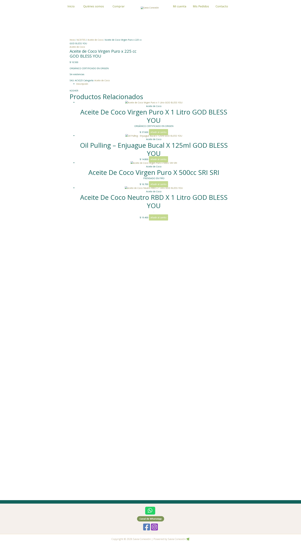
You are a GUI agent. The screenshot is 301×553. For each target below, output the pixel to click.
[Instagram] (154, 527)
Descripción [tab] (82, 83)
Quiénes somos (93, 6)
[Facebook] (146, 527)
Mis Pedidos (201, 6)
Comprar (119, 6)
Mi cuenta (179, 6)
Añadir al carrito (158, 132)
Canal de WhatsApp (151, 518)
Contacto (222, 6)
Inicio (71, 6)
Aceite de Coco (95, 39)
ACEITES (81, 39)
